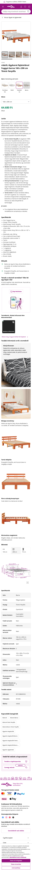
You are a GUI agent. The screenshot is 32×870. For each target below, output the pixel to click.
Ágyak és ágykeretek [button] (8, 750)
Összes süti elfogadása (16, 860)
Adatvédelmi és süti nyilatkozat (17, 857)
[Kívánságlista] (25, 6)
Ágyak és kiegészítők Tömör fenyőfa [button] (11, 740)
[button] (5, 87)
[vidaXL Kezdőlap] (11, 6)
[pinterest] (10, 817)
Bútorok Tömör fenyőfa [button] (9, 722)
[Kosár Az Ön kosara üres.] (29, 6)
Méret (3, 97)
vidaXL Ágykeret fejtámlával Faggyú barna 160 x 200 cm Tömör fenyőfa (15, 68)
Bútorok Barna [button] (14, 718)
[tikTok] (13, 817)
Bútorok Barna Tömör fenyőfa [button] (11, 727)
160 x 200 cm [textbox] (7, 102)
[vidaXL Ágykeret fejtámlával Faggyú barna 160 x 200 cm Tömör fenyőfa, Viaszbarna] (16, 36)
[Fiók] (21, 6)
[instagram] (6, 817)
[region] (16, 857)
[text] (7, 108)
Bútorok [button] (5, 718)
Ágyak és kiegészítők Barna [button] (10, 736)
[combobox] (16, 11)
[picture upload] (16, 303)
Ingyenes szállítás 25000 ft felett (16, 2)
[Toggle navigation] (3, 7)
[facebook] (3, 817)
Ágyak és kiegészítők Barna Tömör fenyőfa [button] (11, 745)
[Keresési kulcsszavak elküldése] (28, 11)
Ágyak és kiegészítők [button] (8, 731)
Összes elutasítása (16, 864)
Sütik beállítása (16, 868)
